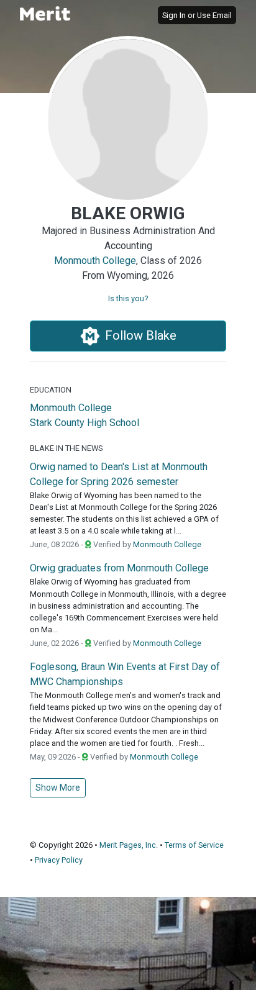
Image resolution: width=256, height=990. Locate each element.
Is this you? (128, 298)
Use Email (214, 15)
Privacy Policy (59, 860)
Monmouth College (95, 260)
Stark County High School (84, 423)
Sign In (174, 15)
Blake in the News (66, 448)
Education (50, 389)
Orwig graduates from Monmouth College (119, 568)
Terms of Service (194, 845)
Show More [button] (57, 787)
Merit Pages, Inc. (128, 845)
